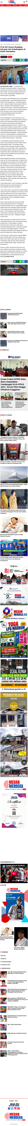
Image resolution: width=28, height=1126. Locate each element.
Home (1, 44)
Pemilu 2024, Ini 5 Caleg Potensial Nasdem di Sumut (17, 1016)
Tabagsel (8, 5)
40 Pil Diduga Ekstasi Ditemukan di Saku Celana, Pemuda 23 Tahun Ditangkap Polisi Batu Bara (17, 991)
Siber (16, 1100)
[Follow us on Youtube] (18, 1108)
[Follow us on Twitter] (12, 1108)
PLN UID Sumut (18, 44)
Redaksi (11, 1100)
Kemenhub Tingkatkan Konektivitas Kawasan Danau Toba (18, 341)
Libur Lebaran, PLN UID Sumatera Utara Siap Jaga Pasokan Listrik (17, 323)
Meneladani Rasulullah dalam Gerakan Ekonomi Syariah (7, 938)
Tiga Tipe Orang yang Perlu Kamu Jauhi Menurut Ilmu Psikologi (17, 972)
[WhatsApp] (17, 60)
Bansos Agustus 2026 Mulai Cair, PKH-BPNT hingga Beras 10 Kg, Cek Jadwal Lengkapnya (17, 999)
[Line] (20, 60)
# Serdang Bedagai (5, 961)
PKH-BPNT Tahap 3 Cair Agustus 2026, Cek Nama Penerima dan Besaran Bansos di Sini (17, 1008)
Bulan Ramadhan (6, 44)
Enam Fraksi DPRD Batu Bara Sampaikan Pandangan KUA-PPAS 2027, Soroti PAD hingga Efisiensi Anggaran (13, 384)
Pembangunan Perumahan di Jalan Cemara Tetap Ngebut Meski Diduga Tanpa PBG (17, 982)
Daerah (12, 44)
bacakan (4, 57)
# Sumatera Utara (5, 964)
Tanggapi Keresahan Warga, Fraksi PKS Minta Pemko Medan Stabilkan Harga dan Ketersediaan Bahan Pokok (12, 439)
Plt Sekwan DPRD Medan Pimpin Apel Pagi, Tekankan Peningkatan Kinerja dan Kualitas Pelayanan (13, 511)
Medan (2, 5)
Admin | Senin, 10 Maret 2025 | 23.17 (7, 54)
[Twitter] (23, 60)
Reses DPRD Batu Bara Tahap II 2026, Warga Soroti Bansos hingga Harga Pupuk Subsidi (6, 404)
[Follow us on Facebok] (9, 1108)
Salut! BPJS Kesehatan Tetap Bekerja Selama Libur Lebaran (16, 332)
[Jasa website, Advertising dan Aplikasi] (14, 276)
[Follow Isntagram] (15, 1108)
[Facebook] (26, 60)
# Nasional (3, 958)
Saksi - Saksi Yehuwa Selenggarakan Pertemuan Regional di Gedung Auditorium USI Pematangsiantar (17, 1052)
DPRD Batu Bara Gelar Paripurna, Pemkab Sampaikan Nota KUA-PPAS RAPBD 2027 (20, 404)
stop (10, 57)
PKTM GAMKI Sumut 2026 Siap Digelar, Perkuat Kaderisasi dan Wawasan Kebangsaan (11, 559)
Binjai (20, 5)
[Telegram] (14, 60)
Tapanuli (15, 5)
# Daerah (2, 955)
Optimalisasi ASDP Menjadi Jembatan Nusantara (15, 314)
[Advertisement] (14, 21)
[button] (26, 0)
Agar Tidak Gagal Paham (14, 1024)
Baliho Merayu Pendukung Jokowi (17, 1033)
